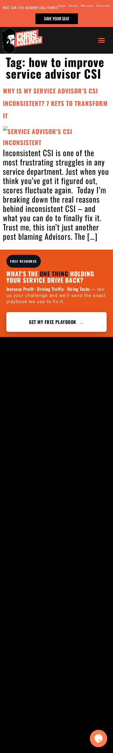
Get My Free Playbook (56, 321)
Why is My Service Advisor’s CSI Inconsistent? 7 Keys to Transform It (55, 103)
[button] (101, 40)
